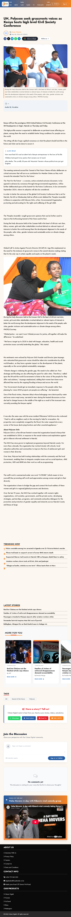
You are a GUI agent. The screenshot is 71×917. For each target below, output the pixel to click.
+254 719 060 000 (12, 877)
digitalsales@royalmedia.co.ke (15, 881)
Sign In (65, 4)
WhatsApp (15, 718)
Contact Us (8, 864)
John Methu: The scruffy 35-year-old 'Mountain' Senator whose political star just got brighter (34, 162)
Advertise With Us (10, 853)
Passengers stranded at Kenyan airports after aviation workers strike (29, 617)
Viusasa (7, 898)
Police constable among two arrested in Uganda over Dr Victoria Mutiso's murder (35, 548)
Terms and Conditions (11, 867)
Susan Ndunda (16, 32)
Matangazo (8, 909)
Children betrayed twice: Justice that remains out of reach (25, 158)
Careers (7, 860)
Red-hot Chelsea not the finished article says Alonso (22, 609)
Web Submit (30, 718)
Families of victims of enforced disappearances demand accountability (29, 613)
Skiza (6, 905)
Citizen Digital (9, 894)
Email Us (44, 718)
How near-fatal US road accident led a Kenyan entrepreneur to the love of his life (33, 154)
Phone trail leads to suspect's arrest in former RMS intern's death (29, 553)
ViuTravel (8, 901)
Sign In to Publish (56, 758)
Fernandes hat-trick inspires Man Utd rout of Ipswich (23, 620)
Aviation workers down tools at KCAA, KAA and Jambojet (27, 561)
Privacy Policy (9, 856)
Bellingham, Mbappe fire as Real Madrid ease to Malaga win (25, 624)
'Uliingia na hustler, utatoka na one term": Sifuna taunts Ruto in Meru (30, 565)
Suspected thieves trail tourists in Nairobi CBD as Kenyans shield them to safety (35, 557)
